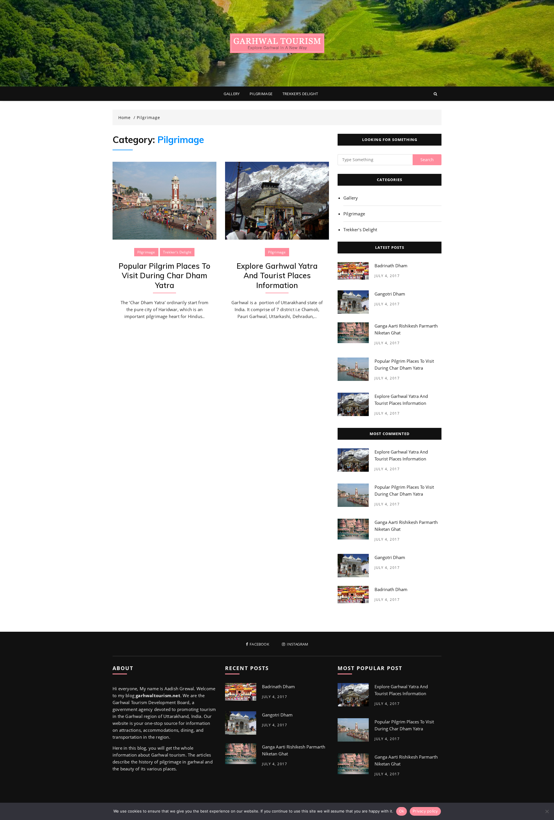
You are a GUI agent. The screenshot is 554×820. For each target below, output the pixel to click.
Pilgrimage (261, 93)
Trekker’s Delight (300, 93)
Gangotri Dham (390, 294)
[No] (547, 811)
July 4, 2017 (387, 275)
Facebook (259, 644)
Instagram (297, 644)
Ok (401, 811)
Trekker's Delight (177, 252)
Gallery (231, 93)
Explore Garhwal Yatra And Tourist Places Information (277, 275)
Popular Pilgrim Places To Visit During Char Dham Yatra (164, 275)
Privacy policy (425, 811)
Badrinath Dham (391, 265)
